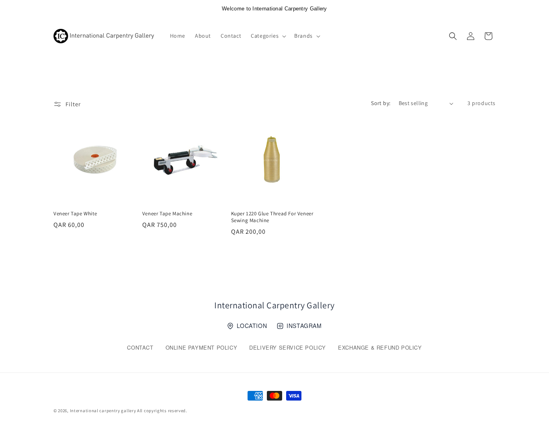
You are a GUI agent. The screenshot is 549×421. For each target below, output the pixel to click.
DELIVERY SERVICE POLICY (287, 347)
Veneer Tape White (75, 213)
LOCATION (252, 326)
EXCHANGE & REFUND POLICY (380, 347)
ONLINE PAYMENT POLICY (202, 347)
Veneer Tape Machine (167, 213)
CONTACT (140, 347)
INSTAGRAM (304, 326)
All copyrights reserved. (162, 410)
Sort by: (380, 103)
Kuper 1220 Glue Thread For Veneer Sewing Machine (272, 217)
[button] (267, 35)
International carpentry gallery (103, 410)
